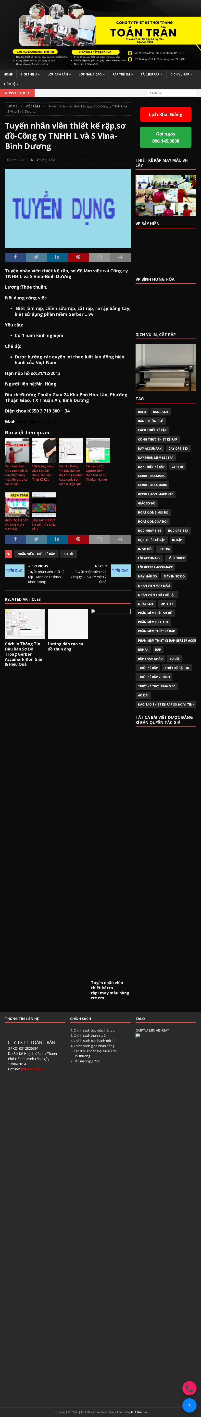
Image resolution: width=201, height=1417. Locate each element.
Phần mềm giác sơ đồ (155, 613)
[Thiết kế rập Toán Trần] (100, 66)
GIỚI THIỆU (28, 74)
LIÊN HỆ (9, 84)
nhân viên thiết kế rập (36, 554)
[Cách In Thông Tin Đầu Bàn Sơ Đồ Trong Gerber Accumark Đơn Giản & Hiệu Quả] (25, 624)
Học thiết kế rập (151, 540)
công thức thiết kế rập (157, 439)
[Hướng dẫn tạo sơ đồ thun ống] (68, 624)
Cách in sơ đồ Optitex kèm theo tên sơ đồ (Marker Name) (96, 473)
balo (142, 412)
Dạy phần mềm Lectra (155, 458)
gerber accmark (151, 476)
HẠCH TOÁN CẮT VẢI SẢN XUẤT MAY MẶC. (16, 524)
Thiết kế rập (148, 668)
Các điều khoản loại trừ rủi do (95, 1051)
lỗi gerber (176, 558)
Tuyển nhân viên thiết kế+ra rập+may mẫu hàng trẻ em (110, 990)
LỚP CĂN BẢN (58, 74)
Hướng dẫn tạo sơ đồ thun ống (65, 646)
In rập (177, 540)
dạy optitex (178, 448)
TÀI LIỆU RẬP (150, 74)
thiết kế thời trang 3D (157, 686)
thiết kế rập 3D (177, 668)
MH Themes (139, 1412)
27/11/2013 (19, 160)
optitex (167, 604)
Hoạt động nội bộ (153, 512)
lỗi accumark (149, 558)
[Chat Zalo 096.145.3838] (189, 1405)
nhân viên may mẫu (154, 586)
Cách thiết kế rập (152, 430)
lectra (164, 549)
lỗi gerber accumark (155, 567)
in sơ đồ (145, 549)
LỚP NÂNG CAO (90, 74)
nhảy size (146, 604)
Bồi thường (82, 1056)
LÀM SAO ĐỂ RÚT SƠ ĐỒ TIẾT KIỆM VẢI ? (44, 524)
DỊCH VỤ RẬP (179, 74)
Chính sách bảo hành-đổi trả (94, 1040)
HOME (8, 74)
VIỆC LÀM (48, 160)
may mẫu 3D (147, 576)
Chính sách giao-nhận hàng (94, 1046)
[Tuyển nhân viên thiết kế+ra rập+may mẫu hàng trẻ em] (111, 793)
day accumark (150, 448)
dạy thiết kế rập (151, 467)
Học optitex (178, 531)
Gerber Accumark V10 (155, 494)
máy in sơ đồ (174, 576)
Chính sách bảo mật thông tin (95, 1030)
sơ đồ (68, 554)
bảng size (161, 412)
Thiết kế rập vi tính (154, 677)
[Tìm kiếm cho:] (171, 92)
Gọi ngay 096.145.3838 (165, 137)
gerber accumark (152, 485)
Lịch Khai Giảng (166, 114)
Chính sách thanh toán (90, 1035)
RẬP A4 (143, 650)
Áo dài (143, 695)
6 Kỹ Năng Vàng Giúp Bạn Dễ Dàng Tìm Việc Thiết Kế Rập (43, 473)
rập (158, 650)
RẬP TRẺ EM (121, 74)
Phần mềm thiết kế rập (156, 631)
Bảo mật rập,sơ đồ (87, 1061)
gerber (177, 467)
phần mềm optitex (153, 622)
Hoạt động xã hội (153, 521)
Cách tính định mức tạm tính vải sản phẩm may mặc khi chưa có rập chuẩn (16, 475)
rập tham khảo (150, 659)
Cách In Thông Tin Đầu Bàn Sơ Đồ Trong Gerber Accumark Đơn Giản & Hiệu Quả (71, 475)
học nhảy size (149, 531)
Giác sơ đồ (146, 503)
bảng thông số (150, 421)
